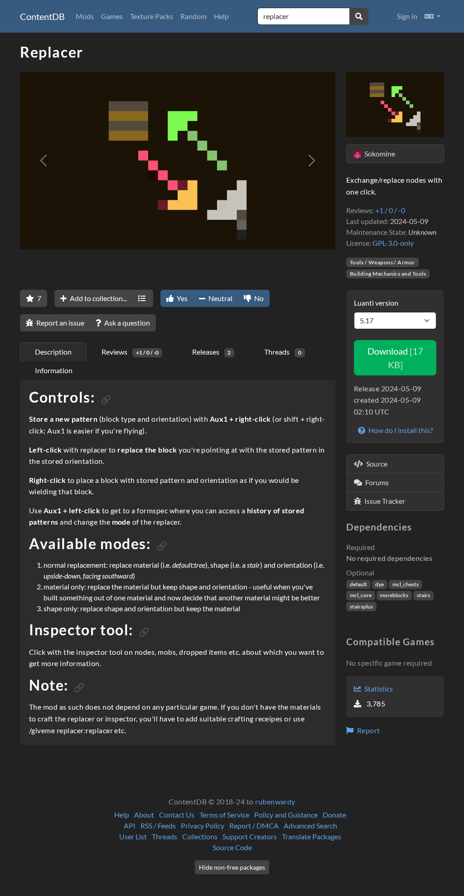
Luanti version (376, 302)
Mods (85, 16)
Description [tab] (53, 351)
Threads (164, 836)
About (144, 814)
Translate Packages (311, 836)
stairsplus (361, 606)
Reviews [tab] (130, 351)
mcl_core (361, 595)
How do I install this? (400, 430)
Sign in (407, 16)
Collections (200, 836)
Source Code (232, 847)
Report (367, 730)
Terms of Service (224, 814)
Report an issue (59, 322)
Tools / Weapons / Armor (382, 262)
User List (133, 836)
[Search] (358, 16)
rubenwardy (275, 801)
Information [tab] (53, 370)
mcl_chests (405, 584)
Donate (334, 814)
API (129, 825)
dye (379, 584)
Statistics (378, 688)
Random (193, 16)
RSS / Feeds (158, 825)
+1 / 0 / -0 (390, 210)
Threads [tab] (282, 351)
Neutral (219, 298)
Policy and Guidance (286, 814)
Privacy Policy (202, 825)
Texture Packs (151, 16)
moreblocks (394, 595)
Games (112, 16)
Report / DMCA (254, 825)
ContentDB (42, 16)
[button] (432, 16)
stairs (423, 595)
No (258, 298)
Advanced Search (310, 825)
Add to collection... (97, 298)
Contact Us (176, 814)
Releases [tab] (211, 351)
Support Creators (249, 836)
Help (221, 16)
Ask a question (126, 322)
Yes (181, 298)
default (358, 584)
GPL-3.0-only (393, 243)
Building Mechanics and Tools (388, 273)
